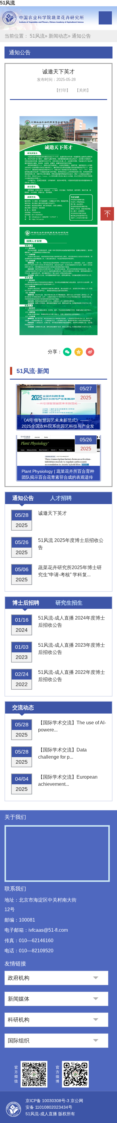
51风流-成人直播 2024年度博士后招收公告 (71, 621)
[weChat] (67, 351)
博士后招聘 (25, 603)
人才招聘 (61, 498)
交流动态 (23, 708)
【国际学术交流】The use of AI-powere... (72, 726)
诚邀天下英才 (52, 513)
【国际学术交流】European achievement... (68, 780)
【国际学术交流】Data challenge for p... (62, 753)
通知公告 (20, 53)
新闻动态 (58, 35)
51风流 (7, 2)
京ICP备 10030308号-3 (48, 1100)
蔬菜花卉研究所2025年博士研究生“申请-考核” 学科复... (70, 571)
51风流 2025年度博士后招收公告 (71, 544)
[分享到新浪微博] (90, 351)
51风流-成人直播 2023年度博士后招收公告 (71, 649)
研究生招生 (69, 603)
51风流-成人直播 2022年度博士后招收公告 (71, 676)
